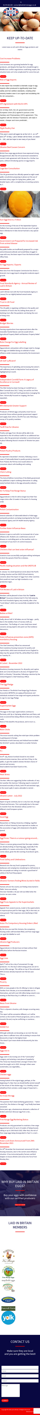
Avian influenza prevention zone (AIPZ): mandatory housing (17, 638)
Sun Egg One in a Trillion (10, 219)
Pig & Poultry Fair (7, 128)
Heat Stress (5, 774)
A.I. (1, 750)
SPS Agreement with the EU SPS (13, 104)
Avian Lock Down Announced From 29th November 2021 (17, 1141)
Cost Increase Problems (10, 58)
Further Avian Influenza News (12, 528)
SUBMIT (5, 1401)
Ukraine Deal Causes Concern (12, 147)
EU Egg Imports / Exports (10, 264)
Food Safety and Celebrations (12, 859)
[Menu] (37, 14)
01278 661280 (8, 5)
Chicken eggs (5, 1074)
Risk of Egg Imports (8, 79)
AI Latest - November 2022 (11, 663)
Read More (3, 76)
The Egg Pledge (6, 684)
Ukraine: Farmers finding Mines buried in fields (20, 880)
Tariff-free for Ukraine (9, 427)
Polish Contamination (9, 509)
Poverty (3, 982)
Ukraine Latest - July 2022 (11, 795)
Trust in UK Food (7, 302)
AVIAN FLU (4, 1027)
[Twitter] (21, 2)
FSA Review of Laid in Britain (12, 589)
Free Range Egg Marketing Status (14, 1119)
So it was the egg (7, 1095)
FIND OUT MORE (20, 1205)
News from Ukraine (8, 1003)
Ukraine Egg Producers (10, 942)
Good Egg (4, 817)
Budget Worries (6, 323)
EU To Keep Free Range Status (13, 491)
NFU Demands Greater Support (13, 405)
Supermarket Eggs (8, 705)
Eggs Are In (4, 1050)
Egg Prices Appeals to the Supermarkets (17, 902)
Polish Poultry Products (10, 450)
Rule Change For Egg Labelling (13, 342)
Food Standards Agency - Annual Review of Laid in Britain (18, 284)
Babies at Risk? (6, 613)
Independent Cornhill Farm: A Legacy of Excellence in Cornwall (17, 380)
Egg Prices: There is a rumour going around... (19, 838)
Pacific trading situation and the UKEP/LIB (18, 565)
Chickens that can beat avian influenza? (17, 549)
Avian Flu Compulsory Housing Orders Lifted (19, 923)
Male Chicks (5, 729)
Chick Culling (5, 472)
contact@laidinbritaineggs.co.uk (25, 5)
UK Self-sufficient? (8, 361)
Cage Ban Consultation (10, 168)
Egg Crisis (4, 958)
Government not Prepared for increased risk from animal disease (19, 242)
